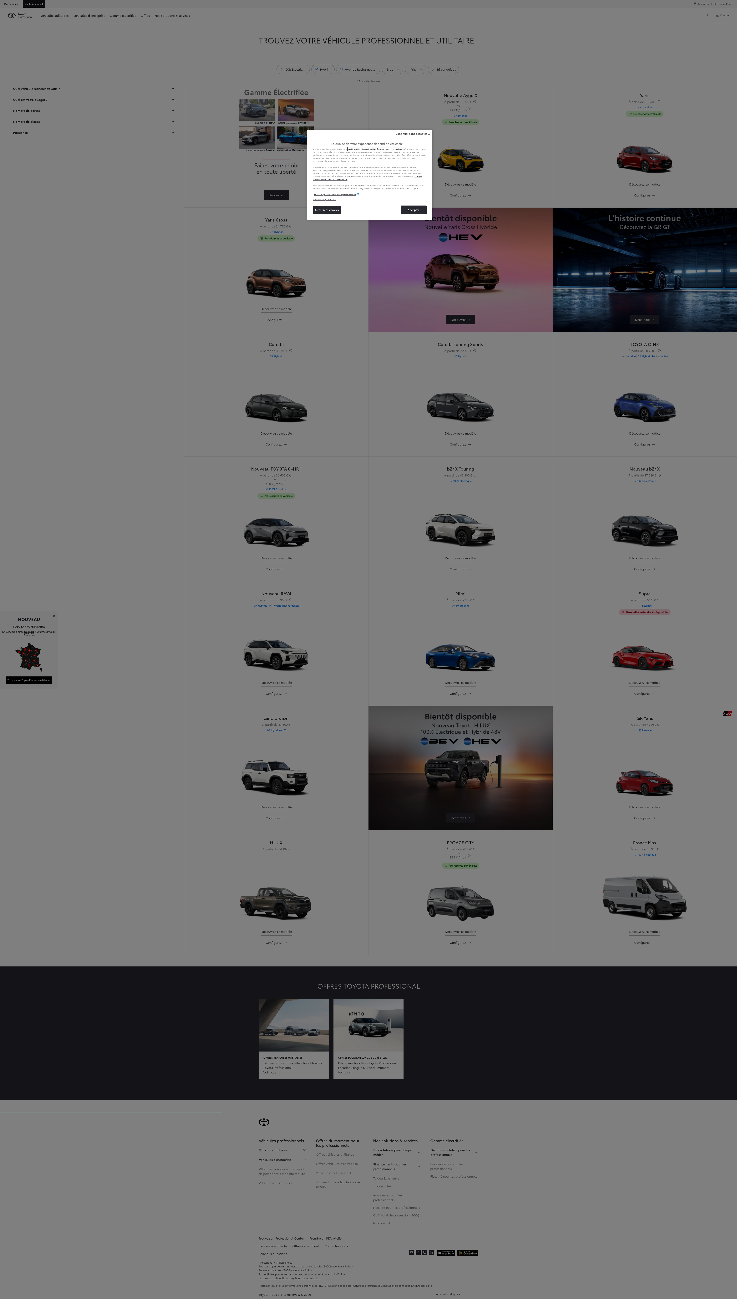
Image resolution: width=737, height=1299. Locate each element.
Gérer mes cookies (327, 209)
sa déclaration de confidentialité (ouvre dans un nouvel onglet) (377, 149)
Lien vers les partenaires (324, 199)
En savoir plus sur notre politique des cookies (335, 194)
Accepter (413, 209)
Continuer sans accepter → (413, 133)
